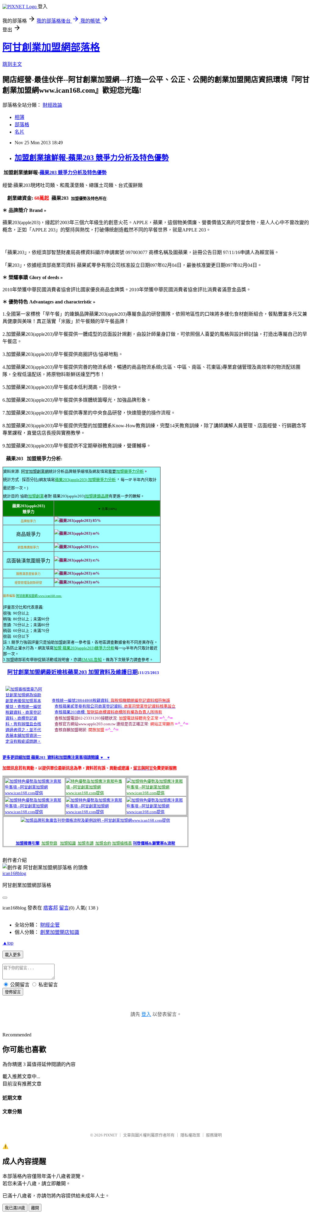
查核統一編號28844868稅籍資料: (81, 700)
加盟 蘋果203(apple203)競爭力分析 (84, 648)
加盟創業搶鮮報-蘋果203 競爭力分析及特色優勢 (92, 158)
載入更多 (13, 955)
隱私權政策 (190, 1135)
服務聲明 (214, 1135)
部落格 (22, 124)
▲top (7, 943)
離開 (35, 1208)
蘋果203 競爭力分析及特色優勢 (73, 172)
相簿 (19, 117)
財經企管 (50, 925)
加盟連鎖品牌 (97, 496)
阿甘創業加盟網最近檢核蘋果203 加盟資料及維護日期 (72, 672)
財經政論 (52, 105)
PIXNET (110, 1135)
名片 (19, 132)
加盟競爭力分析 (130, 471)
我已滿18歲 (15, 1208)
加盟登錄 (49, 843)
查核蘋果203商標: (70, 712)
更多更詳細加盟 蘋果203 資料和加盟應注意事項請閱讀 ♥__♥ (56, 757)
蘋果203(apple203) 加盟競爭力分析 (85, 479)
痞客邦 (50, 907)
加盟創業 (36, 496)
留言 (64, 907)
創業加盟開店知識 (59, 932)
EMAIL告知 (91, 659)
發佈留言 (13, 992)
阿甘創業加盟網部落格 (51, 47)
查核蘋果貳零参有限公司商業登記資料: (89, 706)
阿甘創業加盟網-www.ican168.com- (39, 595)
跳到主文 (12, 64)
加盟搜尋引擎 (28, 843)
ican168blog (14, 873)
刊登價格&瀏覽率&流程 (154, 843)
